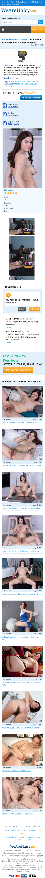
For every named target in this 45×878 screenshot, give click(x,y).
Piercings (33, 84)
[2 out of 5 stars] (25, 92)
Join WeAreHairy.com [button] (18, 370)
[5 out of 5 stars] (33, 92)
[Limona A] (22, 158)
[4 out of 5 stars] (31, 92)
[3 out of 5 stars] (28, 92)
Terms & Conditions (32, 826)
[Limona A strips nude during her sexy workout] (22, 573)
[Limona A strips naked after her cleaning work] (22, 445)
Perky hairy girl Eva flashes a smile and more (21, 728)
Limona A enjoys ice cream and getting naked (21, 508)
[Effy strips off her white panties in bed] (22, 793)
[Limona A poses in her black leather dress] (22, 402)
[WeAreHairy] (23, 846)
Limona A (24, 39)
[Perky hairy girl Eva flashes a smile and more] (22, 707)
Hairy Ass (22, 81)
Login (21, 309)
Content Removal (23, 871)
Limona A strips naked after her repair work (20, 551)
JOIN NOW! (38, 29)
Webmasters (21, 830)
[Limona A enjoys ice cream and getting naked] (22, 487)
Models (13, 39)
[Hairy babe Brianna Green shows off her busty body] (22, 662)
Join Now (34, 309)
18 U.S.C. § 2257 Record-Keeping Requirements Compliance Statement (22, 838)
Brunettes (13, 81)
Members (32, 830)
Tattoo (29, 81)
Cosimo (14, 78)
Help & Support (17, 826)
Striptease (15, 84)
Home (5, 39)
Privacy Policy (10, 830)
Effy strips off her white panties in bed (18, 813)
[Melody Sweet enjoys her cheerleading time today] (22, 616)
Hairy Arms (8, 86)
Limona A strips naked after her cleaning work (21, 465)
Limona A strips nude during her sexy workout (21, 594)
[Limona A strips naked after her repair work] (22, 530)
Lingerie (24, 84)
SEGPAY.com (10, 869)
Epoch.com (15, 865)
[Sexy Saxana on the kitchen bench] (22, 750)
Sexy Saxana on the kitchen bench (16, 770)
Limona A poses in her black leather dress (19, 422)
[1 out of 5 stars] (23, 92)
